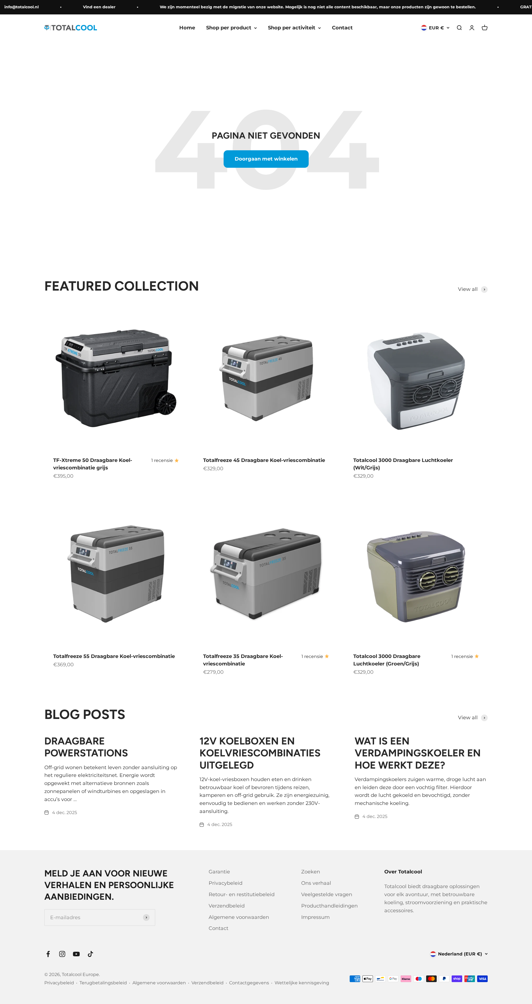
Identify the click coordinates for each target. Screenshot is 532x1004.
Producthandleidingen (329, 906)
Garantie (219, 872)
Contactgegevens (249, 982)
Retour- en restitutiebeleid (242, 894)
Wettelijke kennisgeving (302, 982)
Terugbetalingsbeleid (103, 982)
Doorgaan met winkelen (266, 159)
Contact (342, 28)
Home (187, 28)
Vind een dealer (89, 6)
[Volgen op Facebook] (48, 954)
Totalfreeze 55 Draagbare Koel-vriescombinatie (114, 656)
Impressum (315, 917)
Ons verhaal (316, 883)
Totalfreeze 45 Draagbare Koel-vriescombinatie (264, 460)
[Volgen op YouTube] (76, 954)
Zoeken (310, 872)
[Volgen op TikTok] (90, 954)
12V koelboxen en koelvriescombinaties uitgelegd (260, 753)
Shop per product (228, 28)
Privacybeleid (225, 883)
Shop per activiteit (291, 28)
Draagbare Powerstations (86, 747)
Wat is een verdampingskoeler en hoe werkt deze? (418, 753)
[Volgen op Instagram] (62, 954)
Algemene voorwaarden (239, 917)
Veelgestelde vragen (326, 894)
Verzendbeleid (227, 906)
